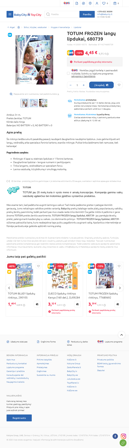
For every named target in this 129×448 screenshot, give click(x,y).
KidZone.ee (72, 390)
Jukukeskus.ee (73, 379)
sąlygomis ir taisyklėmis (83, 76)
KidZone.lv (72, 386)
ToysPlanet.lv (73, 383)
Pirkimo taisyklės (44, 360)
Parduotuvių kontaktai (17, 363)
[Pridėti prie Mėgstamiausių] (119, 85)
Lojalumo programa (15, 367)
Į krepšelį (99, 85)
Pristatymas (42, 367)
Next (120, 288)
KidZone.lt (71, 360)
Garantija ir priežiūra (16, 371)
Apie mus (11, 360)
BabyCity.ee (72, 375)
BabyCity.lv (72, 371)
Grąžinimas (41, 371)
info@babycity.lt (104, 14)
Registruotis (19, 417)
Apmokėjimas (43, 363)
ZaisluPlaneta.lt (74, 367)
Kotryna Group (73, 363)
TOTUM (27, 187)
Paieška (87, 14)
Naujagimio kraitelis (15, 382)
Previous (9, 288)
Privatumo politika (105, 360)
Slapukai (101, 370)
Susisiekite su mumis (46, 375)
